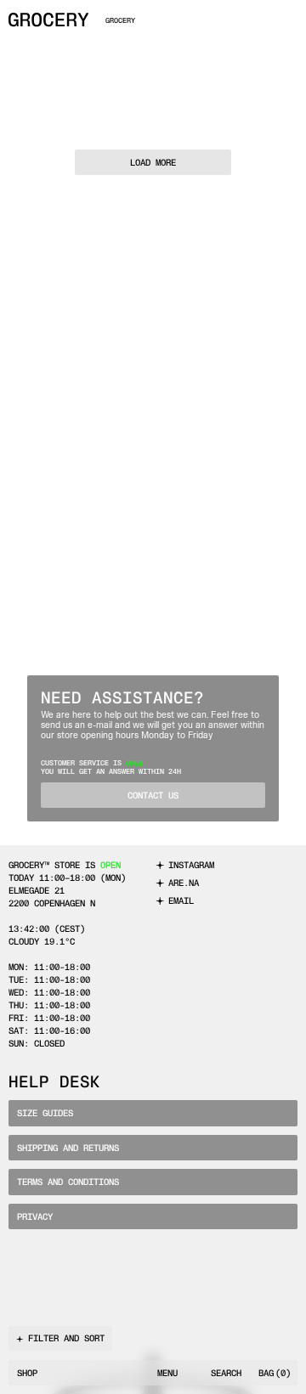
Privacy (35, 1216)
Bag (274, 1373)
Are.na (183, 883)
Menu (167, 1373)
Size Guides (45, 1113)
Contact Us (153, 795)
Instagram (191, 865)
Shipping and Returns (68, 1148)
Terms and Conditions (68, 1182)
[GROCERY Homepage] (48, 20)
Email (181, 900)
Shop (27, 1373)
